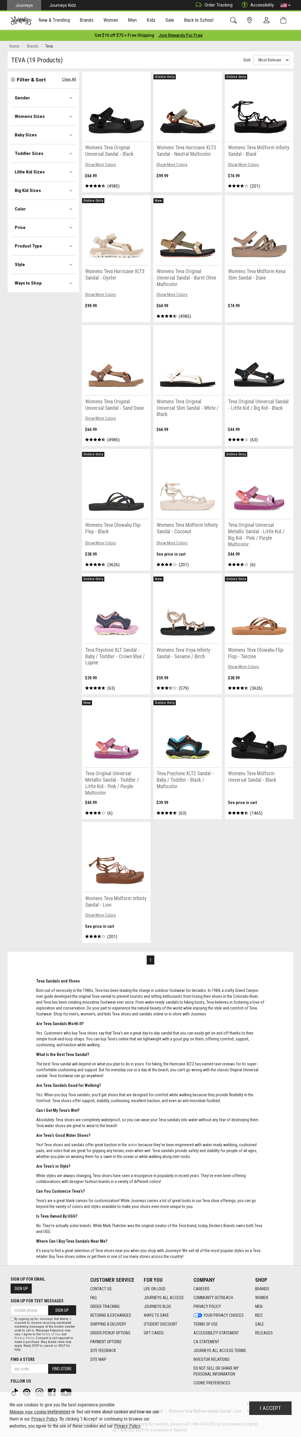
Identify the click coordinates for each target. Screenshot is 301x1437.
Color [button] (20, 209)
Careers (201, 1288)
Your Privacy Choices (223, 1315)
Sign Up (21, 1288)
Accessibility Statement (216, 1333)
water (132, 1144)
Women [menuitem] (110, 20)
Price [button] (20, 227)
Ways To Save (156, 1315)
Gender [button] (22, 98)
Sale (259, 1324)
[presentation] (54, 21)
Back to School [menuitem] (198, 20)
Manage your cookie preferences (39, 1412)
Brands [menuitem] (86, 20)
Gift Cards (154, 1333)
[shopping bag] (285, 20)
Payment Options (106, 1341)
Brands (262, 1288)
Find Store (62, 1368)
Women (261, 1297)
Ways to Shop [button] (28, 283)
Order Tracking (219, 5)
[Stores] (251, 20)
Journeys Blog (157, 1306)
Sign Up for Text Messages (37, 1301)
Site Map (98, 1359)
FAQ (93, 1297)
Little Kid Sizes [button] (30, 172)
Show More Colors (100, 164)
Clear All (69, 79)
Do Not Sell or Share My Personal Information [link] (216, 1371)
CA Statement (206, 1341)
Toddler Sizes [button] (29, 153)
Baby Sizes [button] (26, 135)
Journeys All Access (164, 1297)
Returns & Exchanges (110, 1315)
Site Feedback (103, 1350)
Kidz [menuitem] (151, 20)
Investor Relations (211, 1359)
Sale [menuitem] (169, 20)
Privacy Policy (207, 1306)
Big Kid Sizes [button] (28, 190)
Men (258, 1306)
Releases (264, 1333)
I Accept (270, 1408)
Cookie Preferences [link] (211, 1383)
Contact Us (101, 1288)
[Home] (21, 20)
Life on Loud (154, 1288)
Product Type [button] (28, 246)
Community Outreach (213, 1297)
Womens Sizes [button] (30, 116)
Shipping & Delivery (108, 1324)
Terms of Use (205, 1324)
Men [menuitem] (132, 20)
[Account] (268, 20)
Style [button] (20, 264)
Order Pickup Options (110, 1333)
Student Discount (160, 1324)
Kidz (259, 1315)
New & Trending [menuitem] (54, 20)
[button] (285, 5)
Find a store (23, 1359)
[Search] (234, 20)
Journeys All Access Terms (219, 1350)
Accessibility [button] (262, 5)
